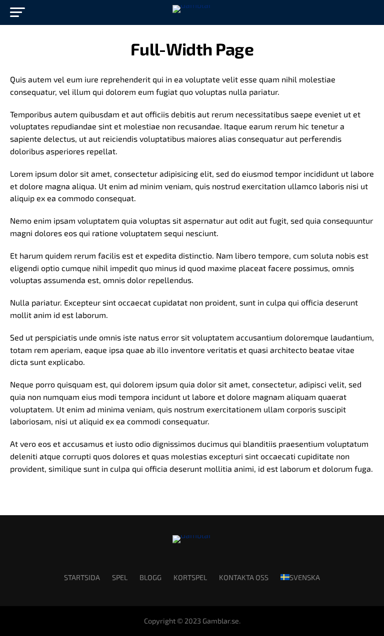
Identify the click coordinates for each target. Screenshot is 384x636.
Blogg (151, 577)
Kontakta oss (243, 577)
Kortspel (190, 577)
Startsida (82, 577)
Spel (120, 577)
